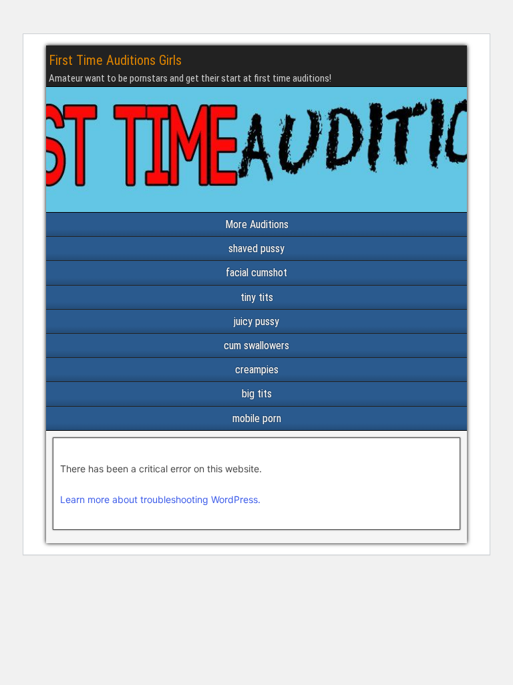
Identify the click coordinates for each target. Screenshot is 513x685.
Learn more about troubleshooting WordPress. (160, 499)
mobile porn (256, 418)
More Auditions (257, 224)
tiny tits (256, 297)
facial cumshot (256, 272)
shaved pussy (256, 248)
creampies (257, 369)
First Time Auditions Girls (115, 60)
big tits (257, 393)
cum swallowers (256, 345)
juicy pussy (256, 321)
